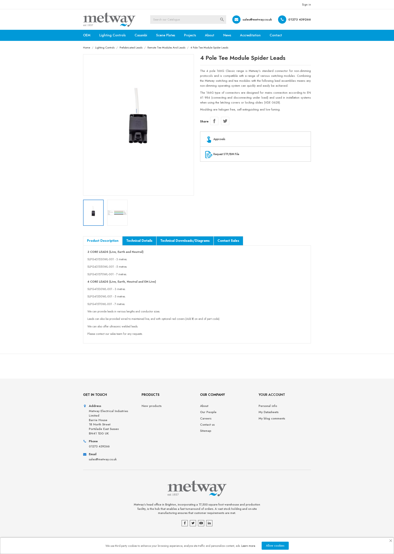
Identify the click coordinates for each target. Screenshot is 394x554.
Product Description (102, 240)
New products (151, 406)
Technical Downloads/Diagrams (185, 240)
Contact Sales (228, 240)
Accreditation (250, 35)
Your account (272, 394)
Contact (276, 35)
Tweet (225, 121)
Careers (205, 418)
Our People (208, 412)
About (209, 35)
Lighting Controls (112, 35)
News (227, 35)
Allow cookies (275, 545)
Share (214, 121)
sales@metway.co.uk (257, 19)
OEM (86, 35)
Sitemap (205, 431)
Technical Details (139, 240)
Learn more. (248, 546)
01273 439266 (299, 19)
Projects (190, 35)
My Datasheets (268, 412)
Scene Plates (165, 35)
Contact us (207, 425)
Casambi (141, 35)
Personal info (268, 406)
